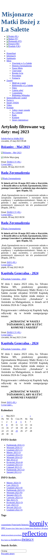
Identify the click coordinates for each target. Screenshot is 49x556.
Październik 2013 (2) (15, 470)
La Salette (26, 528)
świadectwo (16, 540)
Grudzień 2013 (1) (14, 465)
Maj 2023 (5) (12, 500)
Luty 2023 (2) (13, 505)
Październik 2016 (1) (15, 445)
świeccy (28, 539)
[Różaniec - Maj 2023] (11, 152)
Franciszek (16, 525)
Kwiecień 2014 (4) (15, 462)
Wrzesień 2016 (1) (14, 447)
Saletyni (7, 540)
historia (25, 524)
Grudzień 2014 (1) (14, 455)
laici (14, 528)
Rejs (2, 540)
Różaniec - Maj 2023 (15, 147)
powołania (10, 535)
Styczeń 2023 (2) (14, 507)
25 (17, 431)
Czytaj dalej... (7, 164)
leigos (32, 528)
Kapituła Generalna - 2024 (19, 273)
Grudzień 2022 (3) (14, 510)
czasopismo (6, 525)
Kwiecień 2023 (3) (15, 502)
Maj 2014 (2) (12, 460)
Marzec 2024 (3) (14, 483)
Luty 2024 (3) (13, 485)
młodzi (3, 535)
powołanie (18, 535)
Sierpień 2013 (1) (14, 472)
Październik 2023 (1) (15, 490)
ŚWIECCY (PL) (14, 162)
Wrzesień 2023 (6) (14, 492)
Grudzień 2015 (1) (14, 450)
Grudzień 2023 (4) (14, 488)
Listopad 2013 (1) (14, 467)
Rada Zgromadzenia (15, 172)
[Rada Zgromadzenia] (11, 178)
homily (38, 523)
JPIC (3, 528)
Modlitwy (38, 528)
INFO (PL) (11, 262)
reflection (34, 533)
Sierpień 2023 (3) (14, 495)
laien (21, 528)
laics (18, 528)
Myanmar (45, 528)
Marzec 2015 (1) (14, 452)
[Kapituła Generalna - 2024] (13, 279)
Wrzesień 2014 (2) (14, 457)
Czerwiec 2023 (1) (15, 497)
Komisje (9, 528)
